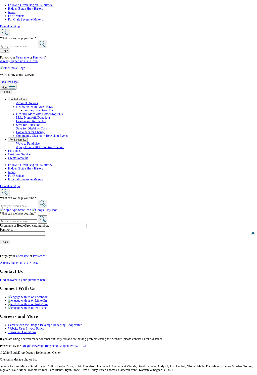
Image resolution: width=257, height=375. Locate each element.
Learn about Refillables (31, 121)
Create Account (18, 158)
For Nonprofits (18, 139)
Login (5, 50)
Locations (14, 150)
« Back (6, 91)
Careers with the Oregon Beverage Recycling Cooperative (45, 325)
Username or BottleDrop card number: (25, 225)
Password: (6, 229)
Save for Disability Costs (32, 128)
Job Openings (10, 81)
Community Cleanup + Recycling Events (42, 135)
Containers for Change (30, 132)
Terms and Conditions (22, 332)
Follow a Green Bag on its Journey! (30, 5)
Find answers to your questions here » (24, 280)
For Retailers (16, 15)
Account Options (27, 103)
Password (39, 57)
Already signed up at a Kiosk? (19, 61)
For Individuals (18, 99)
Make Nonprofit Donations (33, 117)
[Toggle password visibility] (253, 234)
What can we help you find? (18, 38)
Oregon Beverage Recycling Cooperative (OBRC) (54, 345)
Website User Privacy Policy (26, 328)
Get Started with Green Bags (34, 106)
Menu (5, 87)
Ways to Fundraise (28, 143)
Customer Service (19, 154)
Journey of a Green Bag (39, 110)
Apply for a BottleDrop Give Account (40, 147)
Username (22, 57)
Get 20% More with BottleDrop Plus (39, 114)
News (11, 12)
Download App (10, 26)
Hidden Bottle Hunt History (25, 8)
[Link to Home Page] (12, 68)
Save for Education (28, 124)
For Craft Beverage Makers (25, 19)
